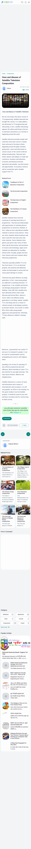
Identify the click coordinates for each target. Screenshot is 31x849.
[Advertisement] (15, 21)
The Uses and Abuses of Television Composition (21, 519)
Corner (22, 623)
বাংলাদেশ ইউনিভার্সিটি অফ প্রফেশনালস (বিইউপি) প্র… (19, 728)
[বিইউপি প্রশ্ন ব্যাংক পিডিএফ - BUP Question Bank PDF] (5, 729)
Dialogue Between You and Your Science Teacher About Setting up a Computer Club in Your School (19, 735)
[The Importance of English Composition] (5, 206)
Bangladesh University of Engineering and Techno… (17, 678)
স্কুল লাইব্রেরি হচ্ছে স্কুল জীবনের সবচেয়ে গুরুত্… (17, 697)
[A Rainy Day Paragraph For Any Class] (5, 749)
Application (21, 615)
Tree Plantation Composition (22, 492)
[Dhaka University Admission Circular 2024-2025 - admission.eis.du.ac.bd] (5, 669)
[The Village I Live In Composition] (23, 465)
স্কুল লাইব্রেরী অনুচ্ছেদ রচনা (17, 694)
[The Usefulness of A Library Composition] (5, 214)
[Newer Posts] (28, 434)
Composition (6, 419)
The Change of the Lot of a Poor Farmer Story (18, 704)
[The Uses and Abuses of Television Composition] (23, 514)
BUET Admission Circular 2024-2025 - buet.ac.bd (18, 674)
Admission (6, 615)
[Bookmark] (4, 426)
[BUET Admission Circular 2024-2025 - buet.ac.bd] (5, 679)
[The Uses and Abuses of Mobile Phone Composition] (8, 514)
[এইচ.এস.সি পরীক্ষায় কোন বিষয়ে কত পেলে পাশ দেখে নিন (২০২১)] (5, 689)
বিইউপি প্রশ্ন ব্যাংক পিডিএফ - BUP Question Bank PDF (19, 724)
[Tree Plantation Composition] (23, 490)
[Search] (25, 2)
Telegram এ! (17, 413)
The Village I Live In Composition (23, 468)
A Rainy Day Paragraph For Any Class (18, 744)
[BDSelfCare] (7, 2)
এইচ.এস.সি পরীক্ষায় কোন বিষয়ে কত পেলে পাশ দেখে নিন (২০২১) (18, 684)
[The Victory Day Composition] (5, 197)
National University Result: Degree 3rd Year (14, 653)
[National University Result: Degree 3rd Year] (15, 650)
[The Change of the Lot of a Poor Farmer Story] (5, 709)
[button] (26, 90)
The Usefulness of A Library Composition (7, 468)
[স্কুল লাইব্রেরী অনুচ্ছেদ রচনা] (5, 699)
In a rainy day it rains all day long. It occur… (19, 748)
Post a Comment (13, 425)
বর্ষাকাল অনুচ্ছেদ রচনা (15, 713)
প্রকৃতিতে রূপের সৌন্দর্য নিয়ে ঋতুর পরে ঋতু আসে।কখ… (19, 717)
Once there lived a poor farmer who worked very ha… (19, 708)
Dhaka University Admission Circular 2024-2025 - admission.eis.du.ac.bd (18, 664)
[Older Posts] (3, 434)
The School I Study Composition (8, 492)
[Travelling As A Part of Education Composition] (5, 188)
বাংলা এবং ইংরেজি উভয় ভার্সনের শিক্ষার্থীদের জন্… (17, 688)
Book (6, 619)
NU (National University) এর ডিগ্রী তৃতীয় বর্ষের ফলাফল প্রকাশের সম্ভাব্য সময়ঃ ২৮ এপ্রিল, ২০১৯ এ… (14, 657)
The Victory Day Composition (19, 191)
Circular (21, 619)
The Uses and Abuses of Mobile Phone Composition (7, 519)
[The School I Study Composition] (8, 490)
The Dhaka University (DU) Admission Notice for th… (17, 669)
